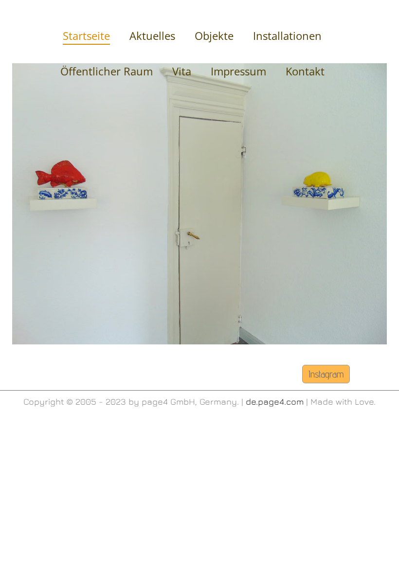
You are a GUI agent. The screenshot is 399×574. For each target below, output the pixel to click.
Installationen (287, 35)
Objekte (214, 35)
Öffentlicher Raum (106, 71)
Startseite (86, 35)
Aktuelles (152, 35)
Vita (181, 71)
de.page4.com (275, 401)
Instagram (326, 374)
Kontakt (305, 71)
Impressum (238, 71)
